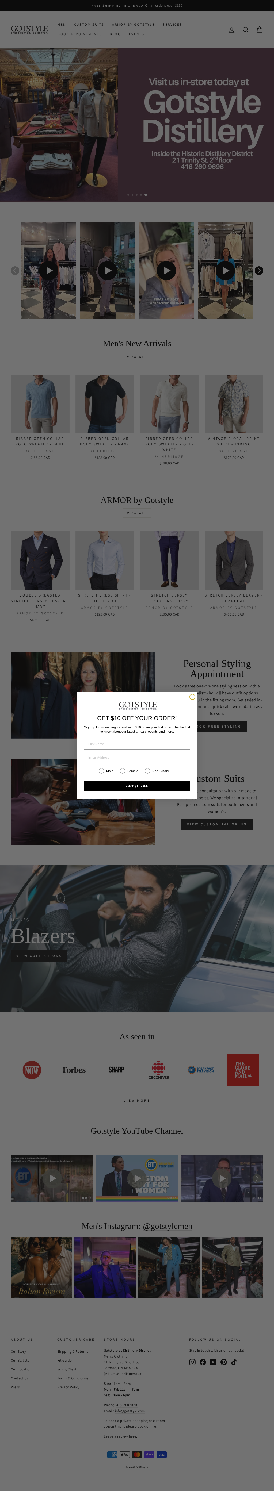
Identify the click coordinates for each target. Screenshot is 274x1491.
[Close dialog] (192, 697)
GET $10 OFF (137, 786)
